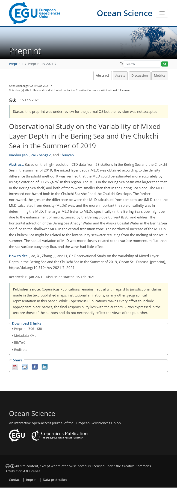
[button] (121, 64)
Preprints (16, 64)
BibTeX (19, 342)
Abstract (102, 75)
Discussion (139, 75)
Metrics (159, 75)
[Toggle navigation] (162, 13)
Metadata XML (25, 335)
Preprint (20, 328)
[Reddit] (25, 366)
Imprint (32, 480)
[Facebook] (35, 366)
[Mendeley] (15, 366)
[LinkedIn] (44, 366)
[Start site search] (164, 64)
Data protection (55, 480)
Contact (15, 480)
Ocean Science (124, 13)
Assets (120, 75)
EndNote (20, 349)
